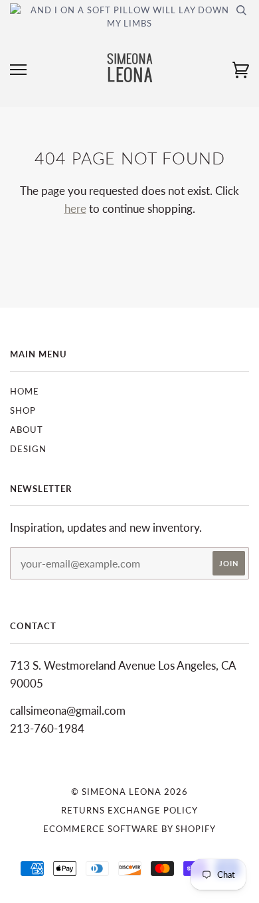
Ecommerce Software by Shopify (129, 828)
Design (28, 449)
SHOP (23, 410)
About (26, 429)
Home (24, 391)
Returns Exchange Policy (129, 810)
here (75, 208)
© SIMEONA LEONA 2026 (129, 791)
